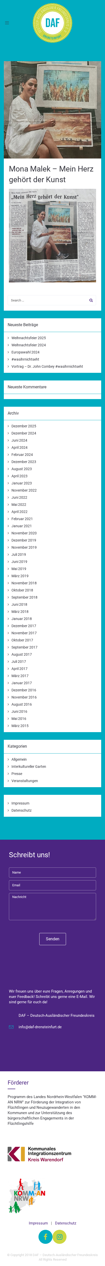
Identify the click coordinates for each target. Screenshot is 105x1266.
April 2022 (19, 512)
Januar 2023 (21, 483)
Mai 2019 (18, 569)
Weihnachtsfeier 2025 (28, 338)
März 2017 (20, 676)
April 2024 (19, 447)
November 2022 (24, 490)
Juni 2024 (19, 440)
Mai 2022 (18, 505)
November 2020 (24, 533)
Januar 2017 (21, 683)
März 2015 (20, 726)
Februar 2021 (22, 519)
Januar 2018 (21, 619)
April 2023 (19, 476)
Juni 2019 (19, 562)
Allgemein (19, 759)
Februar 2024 (22, 455)
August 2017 (21, 654)
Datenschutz (21, 810)
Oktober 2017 (22, 640)
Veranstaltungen (24, 781)
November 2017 (24, 633)
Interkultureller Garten (28, 766)
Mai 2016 (18, 719)
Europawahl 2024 (25, 352)
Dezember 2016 (23, 690)
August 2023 (21, 469)
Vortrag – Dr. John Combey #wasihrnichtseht (47, 366)
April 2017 (19, 669)
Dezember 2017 (23, 626)
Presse (16, 774)
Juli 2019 (18, 554)
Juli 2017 (18, 662)
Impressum (20, 803)
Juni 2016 (19, 711)
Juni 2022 (19, 497)
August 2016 (21, 704)
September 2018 (24, 597)
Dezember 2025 (23, 426)
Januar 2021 (21, 526)
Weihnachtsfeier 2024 (28, 345)
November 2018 (24, 583)
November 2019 (24, 547)
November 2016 (24, 697)
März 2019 (20, 576)
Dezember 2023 (23, 462)
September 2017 (24, 647)
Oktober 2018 (22, 590)
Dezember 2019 (23, 540)
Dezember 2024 (23, 433)
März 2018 (20, 612)
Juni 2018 (19, 604)
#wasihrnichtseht (25, 359)
